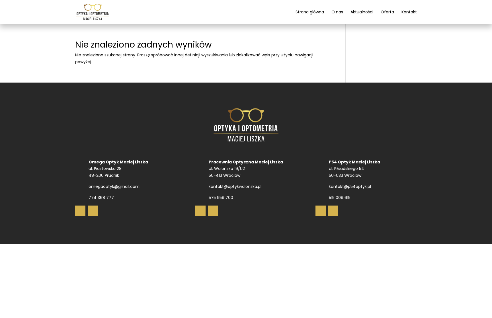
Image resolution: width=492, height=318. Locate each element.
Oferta (387, 12)
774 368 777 (101, 197)
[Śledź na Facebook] (80, 211)
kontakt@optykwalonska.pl (235, 186)
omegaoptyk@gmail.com (114, 186)
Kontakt (409, 12)
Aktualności (361, 12)
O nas (337, 12)
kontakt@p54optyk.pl (350, 186)
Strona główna (310, 12)
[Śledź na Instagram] (93, 211)
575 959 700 (221, 197)
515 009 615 (339, 197)
